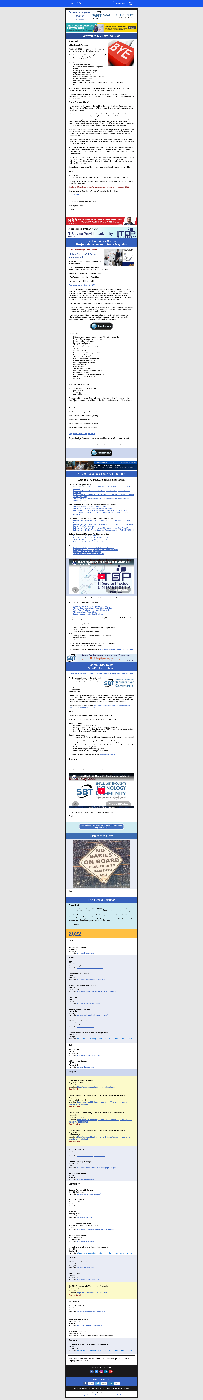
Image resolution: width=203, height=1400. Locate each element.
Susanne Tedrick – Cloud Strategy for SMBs (89, 506)
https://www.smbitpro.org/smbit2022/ (92, 1293)
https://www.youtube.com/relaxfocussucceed (116, 649)
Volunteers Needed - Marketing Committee (89, 542)
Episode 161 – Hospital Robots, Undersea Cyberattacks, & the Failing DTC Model (103, 530)
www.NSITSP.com (75, 195)
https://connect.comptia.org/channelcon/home (96, 1087)
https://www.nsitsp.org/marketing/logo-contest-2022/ (108, 187)
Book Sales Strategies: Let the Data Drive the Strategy (93, 548)
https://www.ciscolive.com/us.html (89, 1003)
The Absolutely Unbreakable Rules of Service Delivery (93, 608)
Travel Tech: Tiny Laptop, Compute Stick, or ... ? (91, 610)
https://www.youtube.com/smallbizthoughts (86, 645)
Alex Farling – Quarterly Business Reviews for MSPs (92, 508)
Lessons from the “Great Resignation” (87, 552)
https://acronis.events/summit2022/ (90, 1326)
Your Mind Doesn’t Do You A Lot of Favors (88, 554)
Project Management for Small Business (88, 614)
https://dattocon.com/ (84, 1218)
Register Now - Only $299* (82, 285)
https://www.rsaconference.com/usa (90, 968)
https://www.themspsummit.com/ (89, 1194)
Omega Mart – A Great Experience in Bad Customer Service (95, 550)
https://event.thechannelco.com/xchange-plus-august (96, 1168)
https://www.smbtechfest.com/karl (89, 1055)
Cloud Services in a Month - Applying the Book (90, 606)
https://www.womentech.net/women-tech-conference (96, 991)
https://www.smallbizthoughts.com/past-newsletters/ (101, 1395)
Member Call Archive (107, 755)
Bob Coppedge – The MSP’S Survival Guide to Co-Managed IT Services (100, 510)
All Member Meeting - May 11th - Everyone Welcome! (93, 540)
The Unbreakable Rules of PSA (84, 612)
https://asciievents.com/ (85, 953)
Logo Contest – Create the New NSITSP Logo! (90, 538)
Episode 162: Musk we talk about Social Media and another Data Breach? (100, 528)
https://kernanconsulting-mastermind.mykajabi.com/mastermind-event (105, 1038)
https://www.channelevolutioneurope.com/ (92, 1015)
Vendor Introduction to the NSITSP (86, 536)
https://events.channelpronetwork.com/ (91, 980)
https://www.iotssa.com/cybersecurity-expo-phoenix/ (96, 1229)
